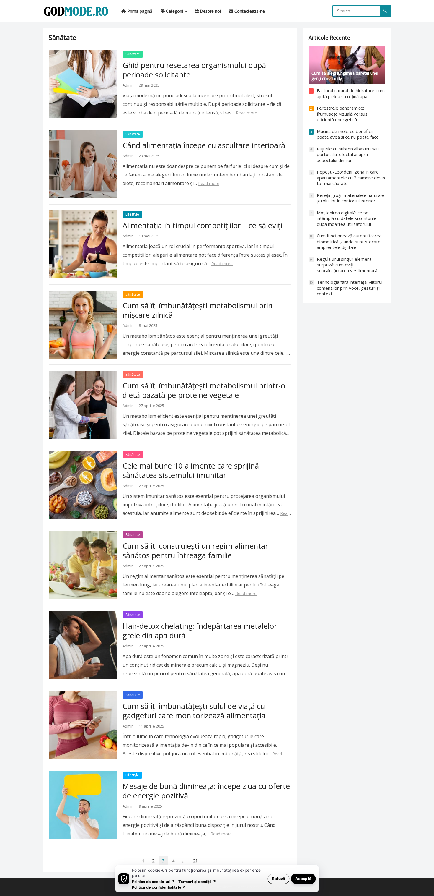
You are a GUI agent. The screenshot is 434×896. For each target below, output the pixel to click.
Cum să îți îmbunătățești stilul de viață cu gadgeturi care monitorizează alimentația (194, 711)
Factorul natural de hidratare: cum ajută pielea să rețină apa (351, 93)
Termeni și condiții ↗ (197, 881)
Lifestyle (132, 214)
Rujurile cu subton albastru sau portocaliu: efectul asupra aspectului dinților (348, 154)
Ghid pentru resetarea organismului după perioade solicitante (194, 70)
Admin (128, 85)
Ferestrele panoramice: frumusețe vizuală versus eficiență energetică (342, 113)
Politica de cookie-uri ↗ (153, 881)
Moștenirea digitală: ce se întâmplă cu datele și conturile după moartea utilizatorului (346, 218)
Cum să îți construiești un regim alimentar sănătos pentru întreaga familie (195, 550)
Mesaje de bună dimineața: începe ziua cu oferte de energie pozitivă (206, 791)
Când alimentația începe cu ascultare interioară (204, 145)
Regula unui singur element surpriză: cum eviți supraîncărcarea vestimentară (347, 264)
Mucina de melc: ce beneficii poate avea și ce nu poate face (348, 134)
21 (195, 860)
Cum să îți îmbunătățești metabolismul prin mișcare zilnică (198, 310)
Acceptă (303, 878)
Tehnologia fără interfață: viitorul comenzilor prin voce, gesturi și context (349, 287)
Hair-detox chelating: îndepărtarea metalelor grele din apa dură (200, 631)
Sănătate (132, 53)
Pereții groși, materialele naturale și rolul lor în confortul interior (350, 198)
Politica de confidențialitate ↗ (159, 887)
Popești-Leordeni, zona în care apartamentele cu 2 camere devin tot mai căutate (351, 177)
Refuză (278, 878)
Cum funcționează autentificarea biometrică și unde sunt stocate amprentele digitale (349, 241)
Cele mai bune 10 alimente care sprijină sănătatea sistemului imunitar (191, 470)
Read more (246, 113)
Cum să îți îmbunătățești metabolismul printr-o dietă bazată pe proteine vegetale (204, 390)
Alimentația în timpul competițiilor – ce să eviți (202, 225)
